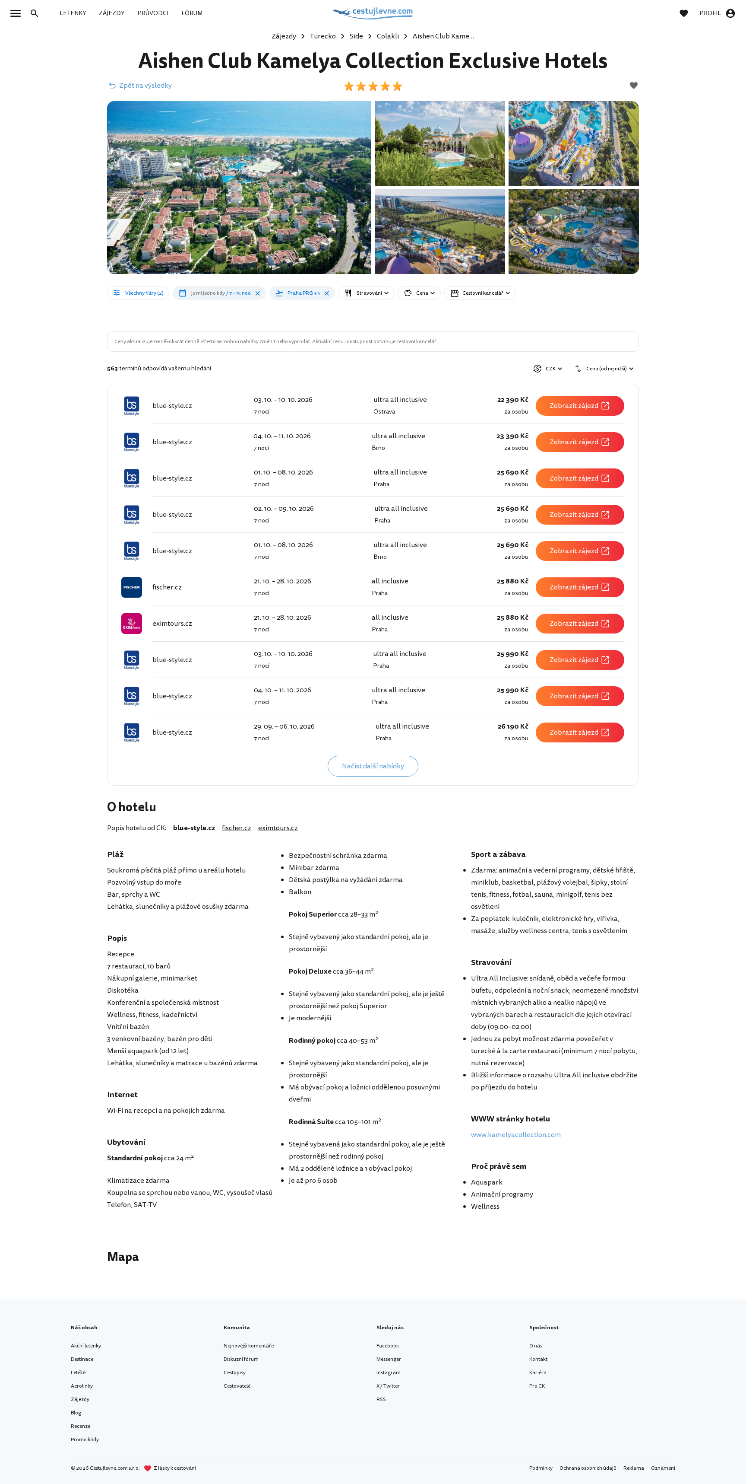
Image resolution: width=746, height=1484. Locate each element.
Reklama (633, 1468)
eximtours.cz (278, 828)
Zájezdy (80, 1399)
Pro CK (537, 1386)
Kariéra (538, 1372)
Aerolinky (82, 1386)
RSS (381, 1399)
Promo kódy (85, 1439)
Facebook (387, 1346)
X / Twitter (388, 1386)
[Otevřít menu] (18, 13)
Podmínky (541, 1468)
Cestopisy (235, 1372)
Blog (76, 1413)
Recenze (80, 1426)
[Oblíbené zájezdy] (688, 13)
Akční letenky (86, 1346)
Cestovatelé (237, 1386)
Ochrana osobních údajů (588, 1468)
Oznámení (663, 1468)
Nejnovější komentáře (249, 1346)
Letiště (78, 1372)
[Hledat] (37, 13)
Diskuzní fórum (241, 1359)
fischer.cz (236, 828)
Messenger (388, 1359)
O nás (535, 1346)
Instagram (388, 1372)
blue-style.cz (194, 828)
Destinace (82, 1359)
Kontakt (538, 1359)
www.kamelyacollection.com (516, 1135)
